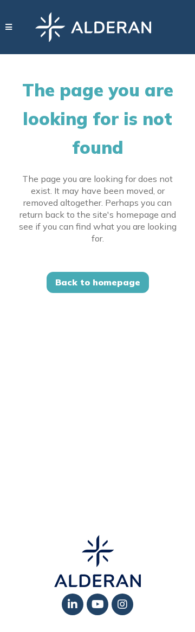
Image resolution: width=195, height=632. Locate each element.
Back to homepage (97, 282)
